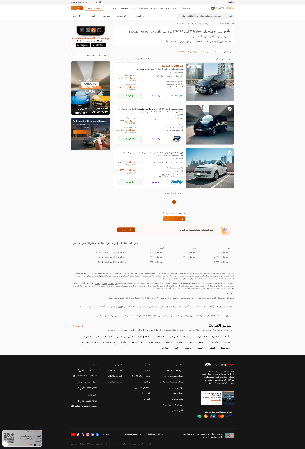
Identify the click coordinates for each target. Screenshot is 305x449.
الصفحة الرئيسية (226, 23)
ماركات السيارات (142, 8)
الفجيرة (200, 348)
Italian (82, 444)
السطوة (212, 348)
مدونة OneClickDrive (174, 370)
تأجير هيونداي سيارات (206, 23)
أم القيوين (188, 348)
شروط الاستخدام (115, 382)
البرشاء (107, 336)
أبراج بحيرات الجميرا (124, 336)
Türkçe (107, 444)
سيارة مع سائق (177, 399)
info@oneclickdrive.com (86, 375)
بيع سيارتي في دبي (176, 387)
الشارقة (104, 283)
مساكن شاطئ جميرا (88, 342)
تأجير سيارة (186, 8)
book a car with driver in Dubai (121, 298)
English (148, 444)
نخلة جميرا (225, 348)
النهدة (168, 342)
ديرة (97, 336)
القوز (190, 342)
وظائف (147, 382)
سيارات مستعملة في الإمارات (171, 382)
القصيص (179, 342)
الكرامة (86, 336)
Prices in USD (146, 59)
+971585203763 (89, 401)
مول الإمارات (187, 336)
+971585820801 (89, 370)
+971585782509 (89, 388)
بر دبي (226, 342)
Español (99, 444)
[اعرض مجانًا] (90, 134)
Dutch (124, 444)
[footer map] (229, 435)
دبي (216, 23)
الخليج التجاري (142, 336)
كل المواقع (79, 325)
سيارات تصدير (158, 8)
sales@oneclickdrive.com (86, 406)
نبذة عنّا (147, 370)
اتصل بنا (147, 399)
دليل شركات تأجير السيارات (172, 404)
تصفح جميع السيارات (172, 219)
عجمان (97, 283)
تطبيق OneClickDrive (141, 376)
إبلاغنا (120, 306)
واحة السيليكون (136, 342)
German (74, 444)
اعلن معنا (146, 393)
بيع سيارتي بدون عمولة (94, 8)
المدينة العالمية (159, 336)
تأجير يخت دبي (177, 410)
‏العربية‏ (140, 444)
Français (132, 444)
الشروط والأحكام (189, 316)
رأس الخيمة (214, 342)
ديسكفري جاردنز (154, 342)
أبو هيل (122, 342)
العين (176, 348)
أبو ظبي (111, 283)
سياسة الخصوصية (174, 316)
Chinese (90, 444)
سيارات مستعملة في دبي (173, 376)
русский (116, 444)
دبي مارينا (201, 336)
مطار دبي (165, 348)
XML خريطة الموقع (142, 387)
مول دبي (173, 336)
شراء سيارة (172, 8)
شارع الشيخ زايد (107, 342)
